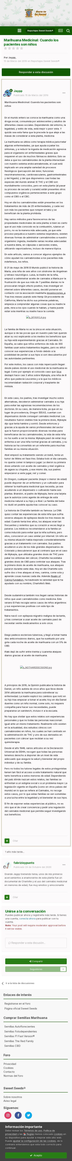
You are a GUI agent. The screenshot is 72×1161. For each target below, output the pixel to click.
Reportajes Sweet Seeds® (45, 61)
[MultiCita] (7, 840)
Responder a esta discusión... (28, 942)
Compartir (37, 961)
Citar (15, 840)
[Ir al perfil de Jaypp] (8, 93)
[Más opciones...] (63, 93)
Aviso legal (9, 1100)
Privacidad (9, 1064)
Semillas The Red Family (19, 1041)
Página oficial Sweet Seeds (20, 1008)
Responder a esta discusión (36, 72)
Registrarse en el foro (17, 1003)
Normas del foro (13, 1075)
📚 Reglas (28, 1134)
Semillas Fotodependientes (20, 1031)
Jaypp (11, 57)
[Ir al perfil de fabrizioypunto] (8, 865)
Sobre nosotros (12, 1097)
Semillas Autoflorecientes (19, 1026)
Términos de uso (33, 1130)
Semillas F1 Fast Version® (19, 1036)
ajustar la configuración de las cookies (34, 1140)
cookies (58, 1134)
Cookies (8, 1068)
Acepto (37, 1155)
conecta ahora (27, 918)
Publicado (31, 95)
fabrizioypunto (24, 863)
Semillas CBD (12, 1045)
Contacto (9, 1071)
